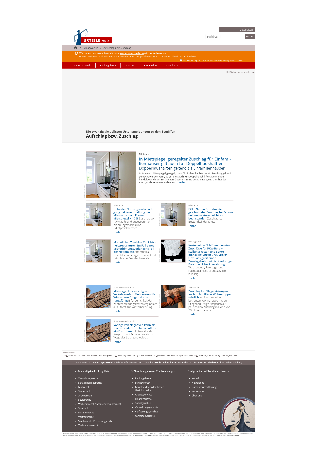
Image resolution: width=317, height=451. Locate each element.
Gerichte (129, 65)
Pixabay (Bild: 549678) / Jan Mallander (175, 355)
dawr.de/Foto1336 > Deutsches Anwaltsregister (90, 355)
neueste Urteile (82, 65)
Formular (235, 435)
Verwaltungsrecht (88, 378)
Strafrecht (83, 408)
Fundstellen (150, 65)
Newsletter (172, 65)
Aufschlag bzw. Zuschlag (117, 47)
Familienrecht (86, 412)
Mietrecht (83, 387)
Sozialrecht (84, 399)
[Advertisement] (158, 99)
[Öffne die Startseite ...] (104, 36)
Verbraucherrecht (88, 425)
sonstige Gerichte (145, 415)
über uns (197, 395)
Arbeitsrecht (85, 395)
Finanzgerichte (143, 398)
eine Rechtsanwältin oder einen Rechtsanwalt (132, 435)
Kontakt (196, 378)
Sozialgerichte (143, 403)
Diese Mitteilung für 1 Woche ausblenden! (212, 60)
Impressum (198, 391)
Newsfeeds (198, 382)
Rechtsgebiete (108, 65)
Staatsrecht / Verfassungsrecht (95, 421)
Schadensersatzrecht (90, 382)
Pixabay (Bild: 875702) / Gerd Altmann (135, 355)
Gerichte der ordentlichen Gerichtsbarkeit (149, 388)
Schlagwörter (90, 47)
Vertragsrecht (85, 416)
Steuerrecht (84, 391)
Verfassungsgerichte (146, 411)
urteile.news (83, 433)
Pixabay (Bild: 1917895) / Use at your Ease (217, 355)
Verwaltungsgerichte (146, 407)
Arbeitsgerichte (143, 394)
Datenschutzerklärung (204, 387)
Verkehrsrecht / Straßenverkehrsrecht (99, 404)
